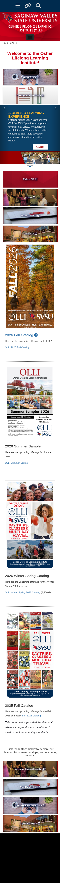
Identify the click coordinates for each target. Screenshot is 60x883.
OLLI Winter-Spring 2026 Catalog (22, 592)
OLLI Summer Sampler (17, 462)
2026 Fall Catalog (19, 335)
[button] (4, 134)
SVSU (6, 43)
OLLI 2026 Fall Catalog (17, 347)
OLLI (14, 43)
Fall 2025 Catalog (31, 715)
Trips (41, 143)
